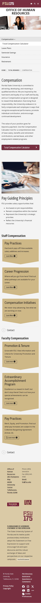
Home (4, 70)
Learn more (9, 361)
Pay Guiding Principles (17, 198)
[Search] (34, 4)
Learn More (9, 256)
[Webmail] (31, 4)
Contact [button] (11, 330)
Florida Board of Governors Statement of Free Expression (18, 527)
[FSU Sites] (38, 4)
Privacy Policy (8, 586)
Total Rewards (13, 70)
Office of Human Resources (20, 11)
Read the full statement (23, 559)
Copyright (7, 588)
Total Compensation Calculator (17, 147)
